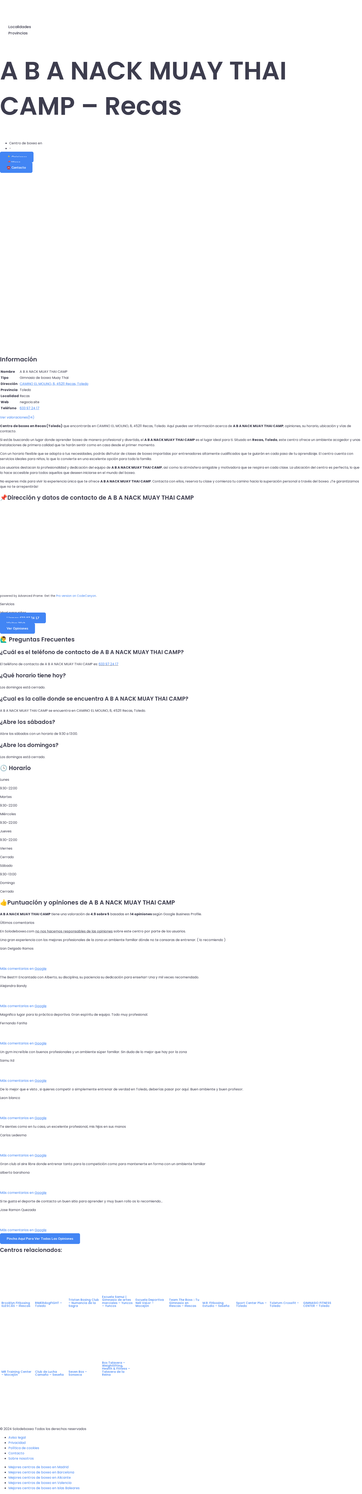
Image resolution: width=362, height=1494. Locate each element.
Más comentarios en (23, 968)
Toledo (17, 148)
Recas (48, 143)
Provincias (18, 33)
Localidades (19, 26)
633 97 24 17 (108, 664)
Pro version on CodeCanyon (76, 596)
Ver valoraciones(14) (17, 417)
